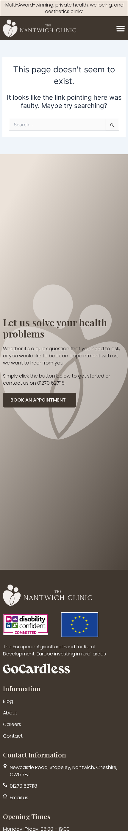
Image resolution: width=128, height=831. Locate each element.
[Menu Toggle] (120, 28)
